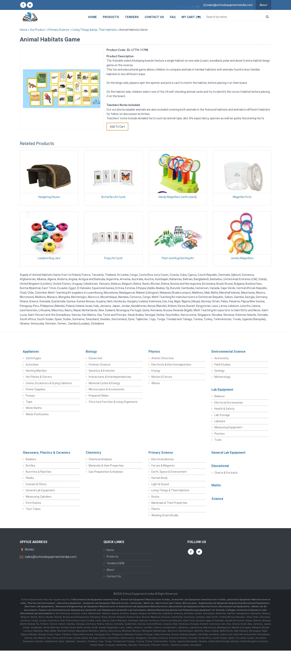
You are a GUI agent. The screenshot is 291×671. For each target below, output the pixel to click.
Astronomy (221, 358)
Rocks (155, 496)
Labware (219, 421)
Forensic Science (99, 364)
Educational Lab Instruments (36, 613)
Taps (29, 401)
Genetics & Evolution (102, 370)
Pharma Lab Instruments (42, 603)
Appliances (31, 351)
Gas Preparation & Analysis (106, 471)
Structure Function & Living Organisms (113, 401)
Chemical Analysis (100, 459)
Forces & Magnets (163, 465)
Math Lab (149, 603)
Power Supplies (35, 389)
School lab (136, 603)
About (263, 5)
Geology (219, 370)
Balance (219, 396)
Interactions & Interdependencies (110, 376)
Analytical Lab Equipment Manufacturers (106, 603)
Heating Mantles (36, 370)
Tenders (132, 17)
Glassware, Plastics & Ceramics (46, 452)
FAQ (173, 17)
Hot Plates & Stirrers (39, 376)
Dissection (95, 358)
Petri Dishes (33, 502)
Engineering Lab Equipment (213, 603)
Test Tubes (33, 509)
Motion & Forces (161, 376)
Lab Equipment (222, 389)
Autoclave (32, 364)
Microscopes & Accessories (106, 389)
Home (92, 17)
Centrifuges (33, 358)
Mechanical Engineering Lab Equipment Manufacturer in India (89, 606)
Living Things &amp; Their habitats (94, 29)
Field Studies (222, 364)
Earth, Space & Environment (169, 471)
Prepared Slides (99, 395)
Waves (155, 383)
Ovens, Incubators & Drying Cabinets (49, 383)
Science (217, 499)
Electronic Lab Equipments (39, 606)
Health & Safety (224, 408)
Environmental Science (228, 351)
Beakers (31, 459)
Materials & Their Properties (169, 502)
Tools (218, 439)
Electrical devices (162, 459)
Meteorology (222, 376)
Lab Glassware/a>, (76, 610)
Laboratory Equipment (69, 603)
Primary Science (58, 29)
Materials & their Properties (106, 465)
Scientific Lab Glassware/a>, (101, 610)
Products (111, 17)
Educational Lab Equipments (234, 606)
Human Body (159, 477)
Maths (216, 485)
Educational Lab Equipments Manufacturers (193, 606)
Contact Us (154, 17)
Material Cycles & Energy (104, 383)
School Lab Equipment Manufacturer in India (145, 599)
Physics (154, 351)
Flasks (30, 477)
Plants (155, 509)
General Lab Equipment (40, 490)
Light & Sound (160, 484)
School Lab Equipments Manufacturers (146, 606)
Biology (91, 351)
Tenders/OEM (115, 563)
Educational (220, 466)
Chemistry (93, 452)
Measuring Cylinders (38, 496)
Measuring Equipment (228, 427)
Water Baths (34, 407)
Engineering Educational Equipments (249, 603)
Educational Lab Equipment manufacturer (95, 599)
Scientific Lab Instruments (131, 610)
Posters (219, 433)
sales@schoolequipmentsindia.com (51, 557)
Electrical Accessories (228, 402)
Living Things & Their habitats (170, 490)
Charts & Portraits (226, 472)
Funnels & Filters (36, 484)
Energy (155, 370)
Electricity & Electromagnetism (171, 364)
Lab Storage (222, 415)
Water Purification (37, 414)
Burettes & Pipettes (38, 471)
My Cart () (191, 17)
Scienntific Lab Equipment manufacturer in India (199, 599)
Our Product (37, 29)
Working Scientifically (164, 515)
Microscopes (190, 603)
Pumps (30, 395)
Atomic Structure (162, 358)
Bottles (30, 465)
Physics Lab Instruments (52, 610)
